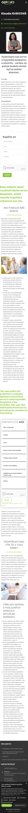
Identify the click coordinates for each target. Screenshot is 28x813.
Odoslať (6, 500)
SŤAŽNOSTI (5, 756)
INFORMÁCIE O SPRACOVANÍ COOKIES (12, 749)
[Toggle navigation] (26, 2)
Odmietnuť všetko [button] (20, 805)
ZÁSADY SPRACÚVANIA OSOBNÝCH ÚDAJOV (14, 759)
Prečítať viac (17, 794)
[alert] (14, 797)
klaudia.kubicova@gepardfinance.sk (15, 24)
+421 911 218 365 (9, 28)
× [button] (26, 783)
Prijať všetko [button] (6, 805)
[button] (14, 809)
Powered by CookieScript (14, 811)
